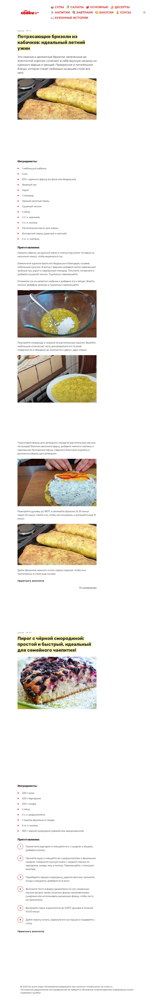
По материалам (88, 587)
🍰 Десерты (120, 7)
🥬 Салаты (75, 7)
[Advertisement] (57, 139)
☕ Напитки (60, 12)
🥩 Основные (97, 7)
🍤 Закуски (104, 12)
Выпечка (21, 31)
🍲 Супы (57, 7)
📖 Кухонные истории (69, 17)
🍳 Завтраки (82, 12)
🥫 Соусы (123, 12)
